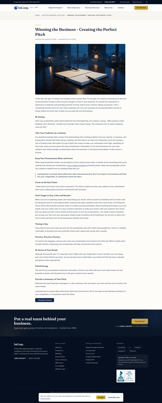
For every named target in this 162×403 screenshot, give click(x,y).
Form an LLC (90, 353)
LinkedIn (137, 347)
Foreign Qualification (93, 357)
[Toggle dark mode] (146, 2)
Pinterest (132, 351)
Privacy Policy (60, 357)
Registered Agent (55, 8)
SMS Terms (59, 363)
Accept (101, 397)
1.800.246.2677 (109, 2)
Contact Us (59, 350)
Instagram (121, 351)
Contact (121, 8)
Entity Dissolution (92, 363)
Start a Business (73, 8)
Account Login (125, 2)
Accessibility (59, 366)
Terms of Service (61, 360)
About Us (58, 347)
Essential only (114, 397)
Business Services (92, 8)
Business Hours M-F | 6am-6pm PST (28, 2)
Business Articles (45, 300)
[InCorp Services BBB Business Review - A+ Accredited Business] (125, 376)
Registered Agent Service (95, 347)
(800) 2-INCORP (126, 326)
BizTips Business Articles (53, 15)
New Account (137, 2)
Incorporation (90, 350)
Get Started (141, 8)
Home (37, 15)
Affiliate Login (60, 369)
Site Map (58, 353)
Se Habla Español (96, 2)
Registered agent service (24, 328)
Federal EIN (90, 360)
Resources (108, 8)
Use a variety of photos (76, 165)
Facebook (121, 347)
